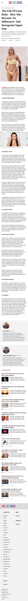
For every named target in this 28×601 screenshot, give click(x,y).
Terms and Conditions (5, 597)
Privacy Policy (4, 595)
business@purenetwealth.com (7, 594)
